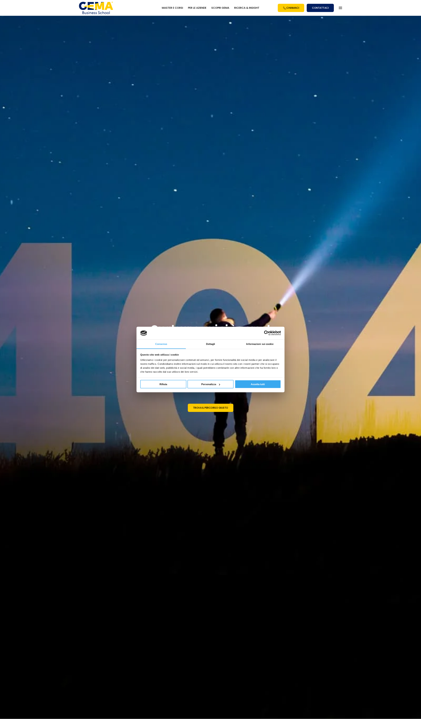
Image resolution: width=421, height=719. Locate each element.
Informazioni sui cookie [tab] (259, 343)
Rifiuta (163, 384)
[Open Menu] (340, 8)
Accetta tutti (258, 384)
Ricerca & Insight (246, 8)
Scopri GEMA (220, 8)
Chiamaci (292, 8)
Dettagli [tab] (210, 343)
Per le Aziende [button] (197, 8)
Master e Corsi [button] (172, 8)
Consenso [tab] (161, 343)
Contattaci (320, 8)
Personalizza (208, 384)
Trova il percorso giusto (210, 408)
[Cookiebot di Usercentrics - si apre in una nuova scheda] (266, 333)
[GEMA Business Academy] (96, 8)
